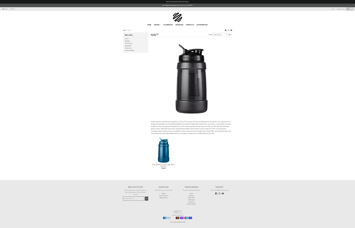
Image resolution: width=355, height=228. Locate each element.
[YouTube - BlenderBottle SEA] (231, 30)
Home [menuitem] (149, 25)
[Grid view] (229, 34)
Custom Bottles (129, 50)
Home (124, 30)
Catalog (127, 41)
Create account (340, 9)
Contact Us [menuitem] (190, 25)
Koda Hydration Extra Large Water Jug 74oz (163, 165)
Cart (350, 9)
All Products (128, 43)
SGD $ (11, 9)
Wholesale (128, 46)
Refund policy (163, 197)
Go (146, 198)
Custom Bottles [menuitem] (202, 25)
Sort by (210, 34)
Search (163, 193)
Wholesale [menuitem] (179, 25)
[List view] (231, 34)
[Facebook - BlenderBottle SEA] (225, 30)
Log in (332, 9)
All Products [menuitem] (168, 25)
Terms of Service (163, 195)
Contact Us (128, 48)
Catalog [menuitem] (156, 25)
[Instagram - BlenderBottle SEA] (228, 30)
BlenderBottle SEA (180, 222)
